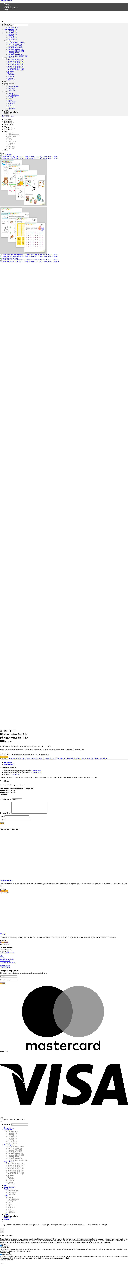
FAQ (1, 956)
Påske (9, 100)
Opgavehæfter (9, 58)
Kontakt (6, 10)
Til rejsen (10, 71)
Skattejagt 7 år (12, 32)
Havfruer (10, 105)
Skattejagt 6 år (12, 34)
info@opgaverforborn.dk (7, 952)
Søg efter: (7, 1124)
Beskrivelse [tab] (8, 762)
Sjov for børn (8, 85)
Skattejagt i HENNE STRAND (17, 56)
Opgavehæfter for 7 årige (15, 64)
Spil (5, 81)
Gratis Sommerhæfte (11, 8)
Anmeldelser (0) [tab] (9, 764)
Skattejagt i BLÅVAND (14, 54)
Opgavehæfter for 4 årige (15, 69)
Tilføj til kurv (4, 756)
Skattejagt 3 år (12, 39)
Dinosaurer (11, 103)
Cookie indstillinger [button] (93, 1225)
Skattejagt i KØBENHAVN (16, 42)
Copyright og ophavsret (7, 962)
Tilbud (6, 110)
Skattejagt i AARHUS (14, 44)
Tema (6, 91)
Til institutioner (5, 966)
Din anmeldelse (5, 813)
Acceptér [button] (105, 1225)
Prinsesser (11, 107)
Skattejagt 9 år (12, 29)
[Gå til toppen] (0, 1121)
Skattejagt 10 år (12, 27)
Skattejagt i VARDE (14, 53)
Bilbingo (3, 934)
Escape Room (9, 24)
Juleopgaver (11, 97)
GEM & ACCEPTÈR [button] (6, 1260)
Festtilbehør (11, 90)
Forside (6, 4)
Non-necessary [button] (5, 1253)
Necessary (5, 1246)
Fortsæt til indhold (6, 1)
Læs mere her (36, 770)
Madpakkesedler (9, 83)
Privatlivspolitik (5, 961)
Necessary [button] (3, 1244)
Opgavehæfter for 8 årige (15, 63)
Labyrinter (10, 76)
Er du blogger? (5, 967)
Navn (2, 816)
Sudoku (10, 78)
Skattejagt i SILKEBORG (15, 51)
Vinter (9, 98)
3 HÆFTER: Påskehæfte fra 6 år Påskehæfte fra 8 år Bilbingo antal (24, 755)
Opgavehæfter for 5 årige (15, 68)
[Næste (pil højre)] (2, 1263)
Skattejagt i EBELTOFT (15, 49)
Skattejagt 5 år (12, 36)
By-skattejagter (9, 123)
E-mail (2, 820)
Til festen (10, 73)
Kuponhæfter (11, 88)
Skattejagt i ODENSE (14, 46)
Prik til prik (10, 75)
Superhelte (11, 108)
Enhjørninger (11, 102)
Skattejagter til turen (6, 880)
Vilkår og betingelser (7, 959)
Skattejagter (8, 25)
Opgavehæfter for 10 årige (16, 59)
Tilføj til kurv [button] (4, 891)
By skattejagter (9, 41)
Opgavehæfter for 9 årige (15, 61)
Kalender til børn (13, 86)
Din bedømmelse (6, 799)
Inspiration (7, 6)
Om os (2, 957)
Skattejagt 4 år (12, 37)
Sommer (10, 93)
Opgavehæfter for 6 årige (15, 66)
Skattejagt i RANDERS (15, 47)
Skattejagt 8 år (12, 31)
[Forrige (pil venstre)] (0, 1263)
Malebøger (11, 80)
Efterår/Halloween (13, 95)
